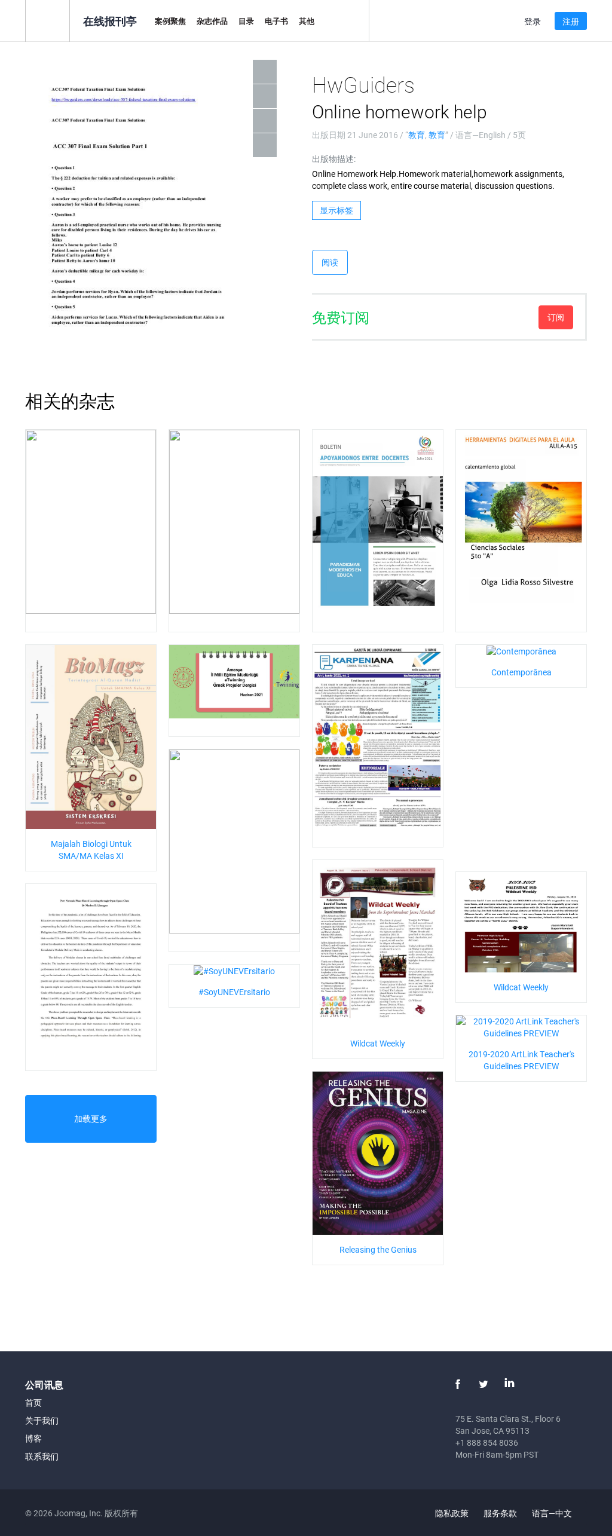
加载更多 (91, 1118)
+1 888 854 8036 (486, 1442)
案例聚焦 (170, 21)
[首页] (47, 20)
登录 (532, 21)
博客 (33, 1438)
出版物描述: (334, 158)
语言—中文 (553, 1513)
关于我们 (42, 1420)
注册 (570, 21)
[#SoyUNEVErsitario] (234, 970)
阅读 (330, 262)
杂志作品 (212, 21)
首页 (33, 1402)
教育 (416, 134)
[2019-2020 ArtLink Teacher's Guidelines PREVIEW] (521, 1026)
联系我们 (42, 1456)
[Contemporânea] (521, 650)
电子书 (276, 21)
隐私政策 (452, 1513)
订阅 (555, 317)
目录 (246, 21)
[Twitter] (483, 1384)
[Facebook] (458, 1384)
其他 (306, 21)
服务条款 (500, 1513)
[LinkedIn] (509, 1384)
